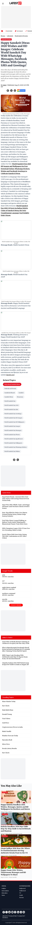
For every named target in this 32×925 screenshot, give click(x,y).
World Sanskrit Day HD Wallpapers (14, 422)
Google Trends (7, 571)
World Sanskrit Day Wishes (12, 451)
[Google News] (21, 912)
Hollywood (22, 890)
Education (4, 893)
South (21, 895)
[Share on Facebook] (14, 459)
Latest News (6, 493)
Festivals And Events (10, 388)
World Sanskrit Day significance (13, 439)
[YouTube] (12, 912)
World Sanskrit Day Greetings (12, 413)
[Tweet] (18, 459)
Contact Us (21, 916)
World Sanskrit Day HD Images (13, 418)
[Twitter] (6, 912)
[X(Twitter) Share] (11, 90)
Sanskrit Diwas (8, 397)
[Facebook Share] (8, 90)
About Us (5, 916)
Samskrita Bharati (9, 392)
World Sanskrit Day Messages (12, 430)
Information (5, 890)
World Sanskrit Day (9, 401)
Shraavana (20, 397)
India (4, 886)
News (3, 895)
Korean (21, 897)
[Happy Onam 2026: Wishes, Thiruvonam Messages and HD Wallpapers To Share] (16, 868)
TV (20, 893)
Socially (20, 31)
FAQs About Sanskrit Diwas (12, 384)
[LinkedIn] (18, 912)
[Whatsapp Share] (15, 90)
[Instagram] (15, 912)
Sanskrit (21, 392)
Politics (4, 888)
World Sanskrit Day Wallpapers (13, 443)
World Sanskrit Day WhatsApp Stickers (15, 447)
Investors (5, 917)
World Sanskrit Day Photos (12, 434)
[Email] (24, 912)
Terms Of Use (13, 916)
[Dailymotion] (9, 912)
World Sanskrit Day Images (12, 426)
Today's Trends (16, 605)
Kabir (4, 85)
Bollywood (22, 888)
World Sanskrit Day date (11, 409)
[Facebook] (3, 912)
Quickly (9, 31)
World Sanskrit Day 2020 (11, 405)
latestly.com (10, 375)
